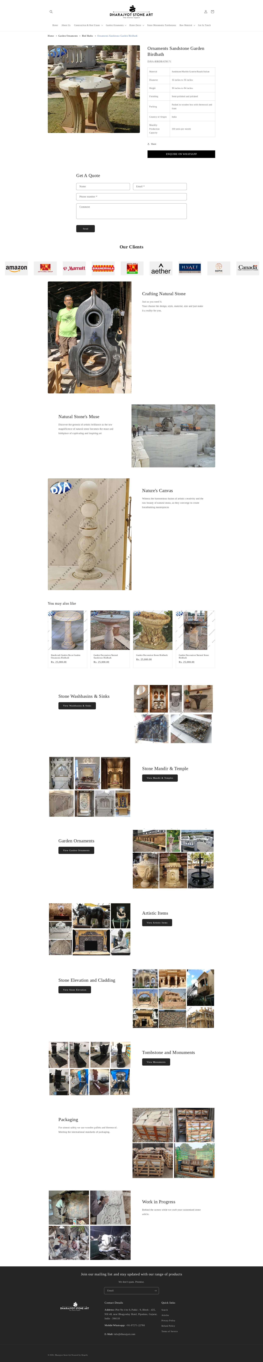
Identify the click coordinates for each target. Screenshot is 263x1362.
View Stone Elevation (74, 990)
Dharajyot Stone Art (63, 1355)
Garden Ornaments (68, 36)
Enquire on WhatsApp (181, 154)
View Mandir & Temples (160, 778)
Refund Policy (168, 1326)
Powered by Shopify (80, 1355)
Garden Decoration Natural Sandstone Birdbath (106, 656)
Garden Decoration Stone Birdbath (152, 655)
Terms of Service (169, 1331)
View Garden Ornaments (76, 850)
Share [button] (153, 144)
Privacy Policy (168, 1320)
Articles (165, 1315)
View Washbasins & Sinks (77, 705)
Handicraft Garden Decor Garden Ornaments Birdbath (66, 656)
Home (51, 36)
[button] (51, 11)
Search (164, 1310)
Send (85, 229)
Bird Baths (87, 36)
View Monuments (156, 1062)
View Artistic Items (157, 922)
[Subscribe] (155, 1290)
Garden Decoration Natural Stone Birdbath (194, 656)
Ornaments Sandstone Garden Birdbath (117, 36)
